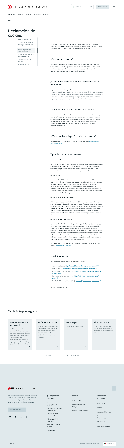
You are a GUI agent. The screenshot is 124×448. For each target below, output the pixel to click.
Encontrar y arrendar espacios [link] (53, 426)
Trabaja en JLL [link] (76, 401)
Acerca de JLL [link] (101, 403)
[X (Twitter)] (21, 417)
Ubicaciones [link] (101, 422)
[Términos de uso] (104, 334)
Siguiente (75, 355)
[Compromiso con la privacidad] (20, 334)
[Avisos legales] (76, 334)
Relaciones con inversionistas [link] (102, 417)
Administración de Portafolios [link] (52, 420)
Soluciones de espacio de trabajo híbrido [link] (55, 409)
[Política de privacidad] (48, 334)
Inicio (9, 21)
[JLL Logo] (27, 7)
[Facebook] (10, 417)
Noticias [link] (99, 408)
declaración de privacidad (63, 246)
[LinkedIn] (15, 417)
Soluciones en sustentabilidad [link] (52, 404)
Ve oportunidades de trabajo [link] (78, 406)
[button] (78, 6)
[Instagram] (26, 417)
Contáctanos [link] (51, 430)
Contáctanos (102, 7)
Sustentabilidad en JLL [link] (104, 412)
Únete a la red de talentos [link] (80, 411)
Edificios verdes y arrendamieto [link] (52, 415)
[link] (17, 410)
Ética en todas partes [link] (103, 426)
